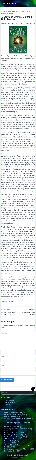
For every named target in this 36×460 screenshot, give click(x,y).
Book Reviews (9, 401)
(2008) (15, 413)
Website (3, 374)
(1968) (19, 449)
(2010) (28, 312)
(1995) (15, 435)
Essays (7, 405)
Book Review (30, 23)
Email (2, 365)
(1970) (12, 427)
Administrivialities (18, 457)
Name (3, 357)
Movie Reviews (10, 403)
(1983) (12, 417)
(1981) (14, 433)
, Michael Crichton (8, 312)
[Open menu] (33, 3)
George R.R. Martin (8, 301)
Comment (4, 333)
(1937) (15, 437)
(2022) (15, 415)
